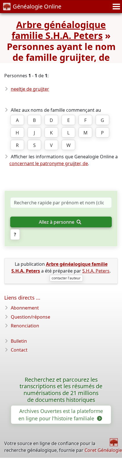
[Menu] (115, 6)
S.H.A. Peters (96, 271)
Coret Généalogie (103, 450)
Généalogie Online (37, 6)
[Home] (114, 442)
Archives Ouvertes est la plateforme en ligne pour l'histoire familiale (60, 415)
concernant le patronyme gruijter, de (48, 163)
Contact (19, 350)
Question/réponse (30, 317)
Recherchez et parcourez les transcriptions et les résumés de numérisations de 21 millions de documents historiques (61, 389)
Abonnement (25, 308)
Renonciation (25, 326)
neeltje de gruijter (30, 89)
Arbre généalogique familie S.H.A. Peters (59, 29)
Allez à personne (57, 222)
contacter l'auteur (66, 278)
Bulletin (19, 341)
